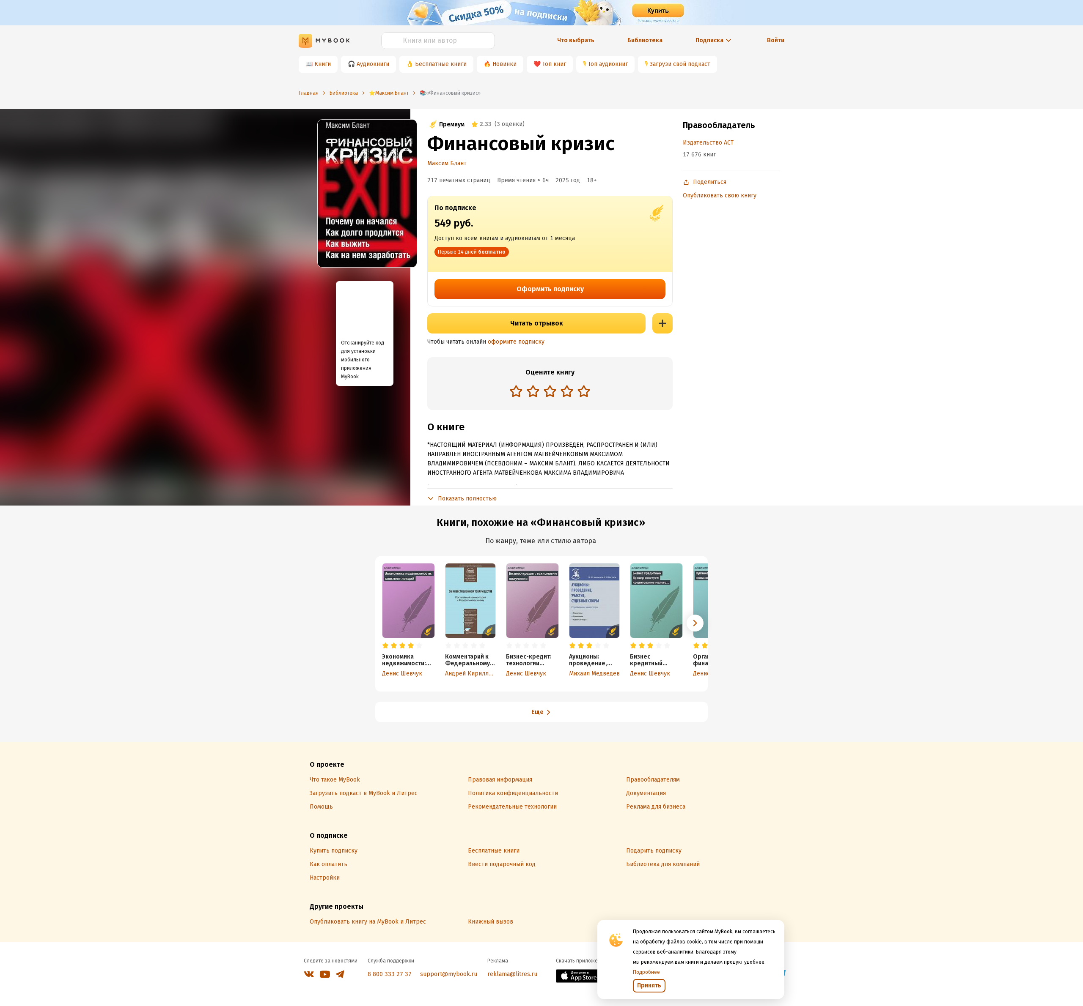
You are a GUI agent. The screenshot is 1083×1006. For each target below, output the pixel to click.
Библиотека (644, 40)
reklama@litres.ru (512, 974)
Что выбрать (575, 40)
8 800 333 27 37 (390, 974)
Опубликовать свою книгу (719, 195)
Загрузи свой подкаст (680, 64)
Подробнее (646, 972)
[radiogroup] (550, 392)
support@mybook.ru (448, 974)
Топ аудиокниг (608, 64)
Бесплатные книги (441, 64)
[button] (695, 623)
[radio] (516, 391)
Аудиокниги (373, 64)
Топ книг (554, 64)
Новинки (504, 64)
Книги (322, 64)
